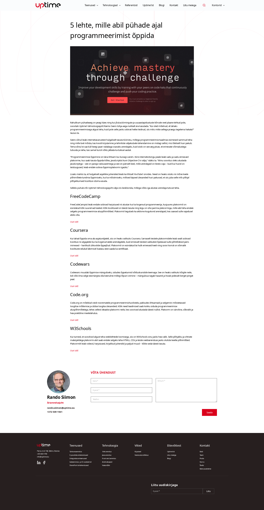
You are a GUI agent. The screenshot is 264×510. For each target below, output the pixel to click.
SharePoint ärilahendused (79, 465)
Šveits (202, 465)
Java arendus (106, 455)
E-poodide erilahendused (79, 455)
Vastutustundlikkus (141, 455)
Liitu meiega (189, 5)
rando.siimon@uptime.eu (61, 407)
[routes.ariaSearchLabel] (204, 5)
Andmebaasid (107, 462)
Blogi (161, 5)
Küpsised (138, 451)
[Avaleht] (48, 5)
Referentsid (131, 5)
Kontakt (174, 5)
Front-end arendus (109, 458)
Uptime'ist (148, 5)
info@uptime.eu (43, 457)
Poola (202, 458)
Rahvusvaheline (205, 469)
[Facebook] (44, 462)
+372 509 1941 (54, 411)
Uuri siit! (74, 221)
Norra (202, 462)
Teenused (90, 5)
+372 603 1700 (42, 454)
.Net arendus (107, 451)
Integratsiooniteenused (78, 458)
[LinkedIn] (39, 462)
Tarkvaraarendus (76, 451)
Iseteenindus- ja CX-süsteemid (81, 462)
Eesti (201, 451)
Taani (202, 455)
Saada (210, 412)
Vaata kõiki (106, 465)
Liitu (208, 491)
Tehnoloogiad (110, 5)
